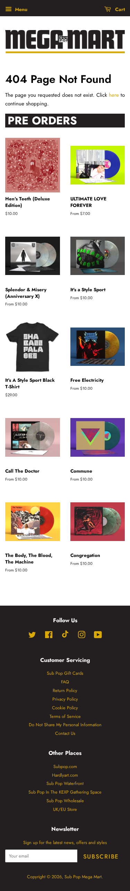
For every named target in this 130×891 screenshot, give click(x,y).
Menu (20, 9)
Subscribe (101, 856)
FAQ (65, 682)
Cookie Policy (65, 707)
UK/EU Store (65, 809)
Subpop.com (65, 766)
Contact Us (65, 733)
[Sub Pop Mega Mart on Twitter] (32, 636)
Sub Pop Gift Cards (65, 673)
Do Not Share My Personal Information (65, 724)
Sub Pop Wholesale (65, 800)
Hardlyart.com (65, 775)
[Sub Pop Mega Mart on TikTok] (65, 636)
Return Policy (65, 690)
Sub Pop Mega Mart (83, 876)
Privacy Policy (65, 699)
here (114, 95)
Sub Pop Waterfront (65, 783)
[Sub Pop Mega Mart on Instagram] (81, 636)
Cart (119, 9)
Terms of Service (65, 716)
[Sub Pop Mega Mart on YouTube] (98, 636)
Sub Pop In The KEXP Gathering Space (65, 792)
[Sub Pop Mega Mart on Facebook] (49, 636)
